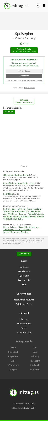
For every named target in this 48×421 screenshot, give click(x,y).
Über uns (24, 319)
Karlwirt (6, 209)
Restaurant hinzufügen (24, 300)
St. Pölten (34, 370)
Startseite (24, 267)
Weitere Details (24, 50)
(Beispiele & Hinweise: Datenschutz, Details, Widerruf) (24, 81)
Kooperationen (24, 324)
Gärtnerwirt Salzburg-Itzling (16, 175)
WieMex (21, 209)
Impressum (24, 276)
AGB (24, 285)
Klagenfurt (13, 356)
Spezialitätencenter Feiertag (15, 232)
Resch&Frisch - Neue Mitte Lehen (18, 183)
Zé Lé (14, 209)
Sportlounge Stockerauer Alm (16, 212)
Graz (35, 352)
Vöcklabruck (13, 365)
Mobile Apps (24, 272)
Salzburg (9, 112)
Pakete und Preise (24, 304)
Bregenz (13, 370)
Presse (24, 328)
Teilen (25, 44)
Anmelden (24, 254)
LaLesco (13, 227)
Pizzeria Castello (34, 209)
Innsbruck (34, 365)
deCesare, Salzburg (24, 38)
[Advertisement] (24, 21)
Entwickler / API (24, 333)
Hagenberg (35, 361)
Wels (13, 361)
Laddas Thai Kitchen (23, 217)
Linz (35, 348)
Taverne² (23, 214)
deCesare (24, 101)
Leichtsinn (8, 194)
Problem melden (29, 88)
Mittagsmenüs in (23, 403)
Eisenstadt (13, 352)
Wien (13, 348)
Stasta (6, 227)
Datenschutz (24, 280)
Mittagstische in (24, 408)
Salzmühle (23, 227)
